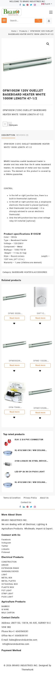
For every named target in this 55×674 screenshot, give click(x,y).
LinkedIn (5, 549)
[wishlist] (14, 323)
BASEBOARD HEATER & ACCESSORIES (29, 272)
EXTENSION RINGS (10, 568)
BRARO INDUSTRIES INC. (25, 665)
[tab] (9, 135)
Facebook (6, 540)
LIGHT (4, 575)
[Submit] (38, 21)
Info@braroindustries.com (15, 644)
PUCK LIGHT (7, 597)
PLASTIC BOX (8, 587)
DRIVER (5, 565)
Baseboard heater (19, 240)
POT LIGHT (7, 590)
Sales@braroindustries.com (23, 640)
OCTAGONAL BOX (10, 584)
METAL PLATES (9, 581)
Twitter (5, 546)
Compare (10, 125)
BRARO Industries (11, 161)
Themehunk (27, 669)
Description (8, 135)
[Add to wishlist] (5, 124)
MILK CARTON (8, 613)
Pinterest (6, 552)
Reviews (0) (22, 135)
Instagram (6, 543)
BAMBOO (6, 606)
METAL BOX (7, 578)
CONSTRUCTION (9, 562)
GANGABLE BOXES (10, 571)
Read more (14, 318)
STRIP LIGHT (7, 594)
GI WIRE (5, 609)
